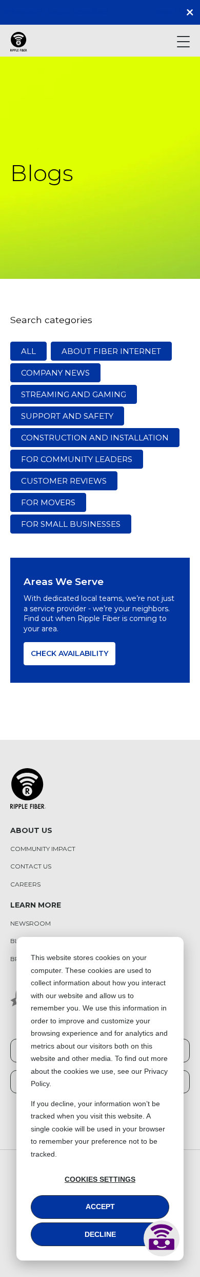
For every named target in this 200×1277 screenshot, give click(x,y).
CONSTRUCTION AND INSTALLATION (95, 437)
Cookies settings (100, 1179)
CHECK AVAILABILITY (69, 653)
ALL (28, 351)
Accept (100, 1206)
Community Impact (42, 849)
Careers (25, 884)
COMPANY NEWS (55, 373)
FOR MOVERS (48, 502)
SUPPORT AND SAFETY (67, 416)
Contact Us (30, 866)
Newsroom (30, 923)
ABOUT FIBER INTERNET (111, 351)
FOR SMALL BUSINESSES (71, 524)
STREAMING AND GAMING (73, 394)
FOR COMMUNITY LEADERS (76, 459)
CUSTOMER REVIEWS (64, 481)
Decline (100, 1234)
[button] (192, 12)
